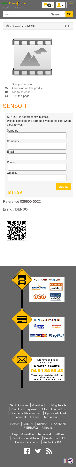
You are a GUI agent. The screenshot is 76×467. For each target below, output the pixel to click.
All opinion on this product (27, 88)
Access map (50, 417)
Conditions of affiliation (26, 438)
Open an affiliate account (26, 413)
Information (58, 409)
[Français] (64, 461)
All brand (47, 427)
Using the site (58, 405)
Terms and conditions (51, 434)
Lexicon (35, 417)
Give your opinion (22, 84)
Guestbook (39, 405)
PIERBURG (31, 427)
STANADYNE (58, 424)
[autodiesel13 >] (7, 26)
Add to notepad (21, 92)
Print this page (20, 96)
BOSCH (14, 424)
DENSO (21, 209)
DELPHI (28, 424)
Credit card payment (24, 409)
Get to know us (19, 405)
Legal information (23, 434)
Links (44, 409)
